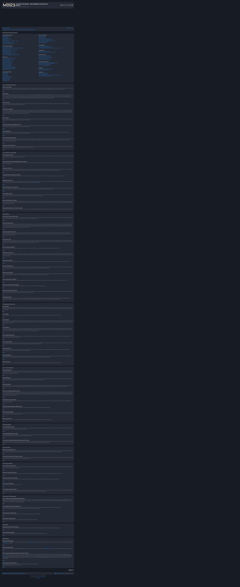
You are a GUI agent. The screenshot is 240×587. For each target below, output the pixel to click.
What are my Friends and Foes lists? (44, 51)
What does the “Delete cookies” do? (8, 43)
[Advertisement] (39, 18)
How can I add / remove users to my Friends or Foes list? (47, 52)
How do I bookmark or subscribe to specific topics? (46, 63)
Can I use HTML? (5, 73)
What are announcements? (7, 77)
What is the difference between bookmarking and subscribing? (48, 62)
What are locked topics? (6, 79)
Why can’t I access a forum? (7, 63)
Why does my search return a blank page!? (45, 57)
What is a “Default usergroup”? (43, 41)
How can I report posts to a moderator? (9, 66)
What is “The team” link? (42, 42)
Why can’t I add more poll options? (8, 61)
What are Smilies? (5, 74)
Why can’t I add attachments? (7, 64)
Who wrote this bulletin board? (43, 73)
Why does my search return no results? (45, 56)
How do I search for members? (43, 58)
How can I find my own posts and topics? (45, 59)
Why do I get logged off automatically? (8, 42)
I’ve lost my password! (6, 41)
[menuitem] (9, 28)
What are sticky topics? (6, 78)
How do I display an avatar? (7, 52)
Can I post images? (5, 75)
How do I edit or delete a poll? (7, 62)
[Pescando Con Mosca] (9, 4)
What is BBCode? (5, 72)
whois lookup (5, 555)
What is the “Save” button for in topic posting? (9, 67)
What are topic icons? (6, 80)
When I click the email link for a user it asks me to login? (11, 54)
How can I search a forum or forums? (44, 55)
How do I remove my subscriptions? (44, 65)
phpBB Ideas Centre (48, 548)
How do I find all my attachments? (44, 69)
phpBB (35, 182)
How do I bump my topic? (6, 69)
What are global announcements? (8, 76)
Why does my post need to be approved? (9, 68)
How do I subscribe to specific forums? (44, 64)
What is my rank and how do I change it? (9, 53)
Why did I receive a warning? (7, 65)
